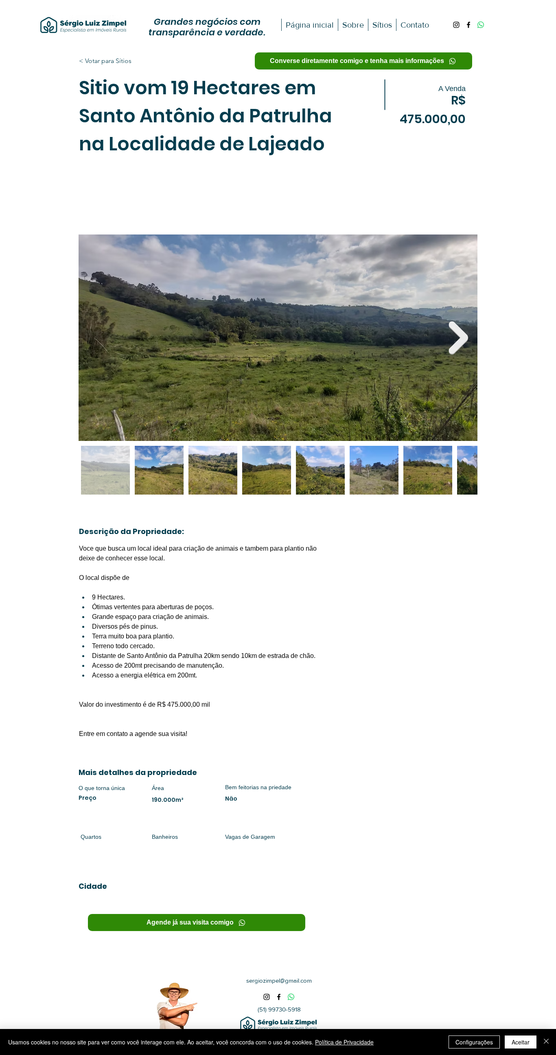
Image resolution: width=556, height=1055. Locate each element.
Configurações (474, 1042)
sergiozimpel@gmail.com (279, 980)
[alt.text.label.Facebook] (468, 25)
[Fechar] (546, 1041)
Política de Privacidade (344, 1042)
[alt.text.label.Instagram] (456, 25)
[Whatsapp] (481, 25)
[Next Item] (458, 337)
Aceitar (521, 1042)
